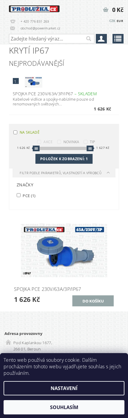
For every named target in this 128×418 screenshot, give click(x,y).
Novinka (71, 141)
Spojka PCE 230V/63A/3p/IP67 (55, 93)
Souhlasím (64, 407)
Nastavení (64, 388)
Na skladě (30, 132)
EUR (120, 21)
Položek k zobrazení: (64, 158)
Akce (48, 141)
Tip (92, 141)
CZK (112, 20)
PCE (29, 195)
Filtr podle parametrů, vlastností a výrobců (61, 173)
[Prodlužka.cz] (34, 7)
